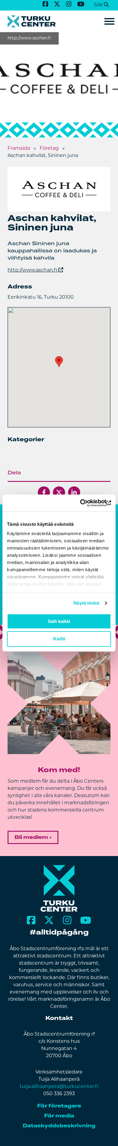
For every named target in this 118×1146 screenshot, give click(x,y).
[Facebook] (44, 492)
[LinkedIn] (74, 492)
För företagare (59, 1106)
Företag (49, 148)
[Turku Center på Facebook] (45, 4)
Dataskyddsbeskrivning (59, 1125)
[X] (59, 492)
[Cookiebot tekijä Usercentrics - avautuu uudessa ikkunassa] (85, 503)
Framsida (19, 148)
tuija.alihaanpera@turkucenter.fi (59, 1086)
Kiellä (59, 639)
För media (59, 1116)
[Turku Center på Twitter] (57, 4)
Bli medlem (31, 837)
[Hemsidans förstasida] (59, 21)
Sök (98, 5)
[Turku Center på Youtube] (80, 4)
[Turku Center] (59, 910)
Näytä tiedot (86, 602)
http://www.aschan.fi (32, 270)
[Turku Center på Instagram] (68, 4)
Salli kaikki (59, 621)
